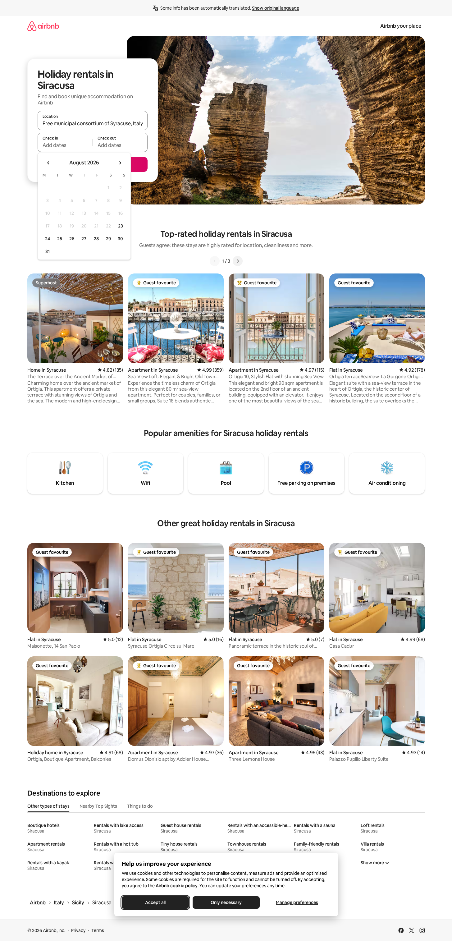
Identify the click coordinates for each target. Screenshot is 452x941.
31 (47, 251)
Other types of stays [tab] (48, 806)
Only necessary (226, 902)
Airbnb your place (400, 26)
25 (59, 238)
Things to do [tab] (140, 806)
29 (108, 238)
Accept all (155, 902)
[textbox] (65, 145)
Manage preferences (297, 902)
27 (83, 238)
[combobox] (93, 123)
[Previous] (215, 261)
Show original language (275, 8)
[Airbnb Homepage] (43, 26)
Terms (97, 930)
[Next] (238, 261)
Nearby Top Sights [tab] (98, 806)
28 (96, 238)
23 (120, 226)
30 (120, 238)
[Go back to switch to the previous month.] (48, 163)
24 (47, 238)
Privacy (78, 930)
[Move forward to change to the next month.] (120, 163)
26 (71, 238)
